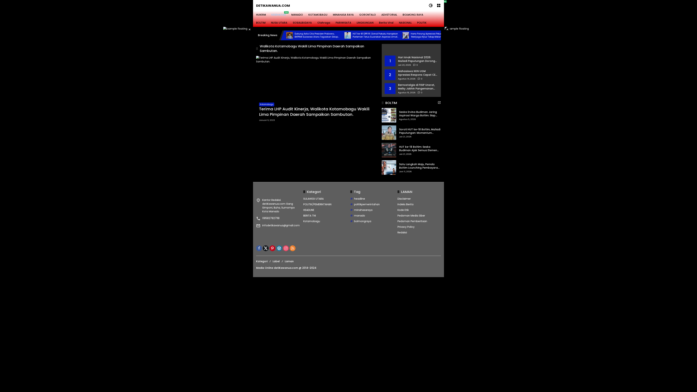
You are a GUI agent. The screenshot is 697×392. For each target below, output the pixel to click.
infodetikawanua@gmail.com (281, 225)
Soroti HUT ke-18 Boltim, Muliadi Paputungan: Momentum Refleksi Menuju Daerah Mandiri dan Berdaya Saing (419, 131)
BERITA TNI (309, 215)
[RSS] (292, 248)
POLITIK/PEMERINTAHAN (317, 204)
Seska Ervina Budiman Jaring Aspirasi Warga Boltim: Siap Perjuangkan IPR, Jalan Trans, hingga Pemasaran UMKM (418, 113)
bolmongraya (362, 221)
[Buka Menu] (439, 5)
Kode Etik (403, 210)
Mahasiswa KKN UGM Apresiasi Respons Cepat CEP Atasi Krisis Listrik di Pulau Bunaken (417, 73)
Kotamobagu (266, 104)
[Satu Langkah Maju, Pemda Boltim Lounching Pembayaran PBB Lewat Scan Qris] (389, 167)
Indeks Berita (405, 204)
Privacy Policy (406, 227)
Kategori (262, 261)
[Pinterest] (272, 248)
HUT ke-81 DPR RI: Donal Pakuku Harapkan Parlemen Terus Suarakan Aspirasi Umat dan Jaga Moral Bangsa (360, 35)
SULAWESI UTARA (313, 199)
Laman (289, 261)
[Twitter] (266, 248)
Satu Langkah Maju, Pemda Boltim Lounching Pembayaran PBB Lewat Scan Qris (419, 166)
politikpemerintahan (367, 204)
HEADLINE (308, 210)
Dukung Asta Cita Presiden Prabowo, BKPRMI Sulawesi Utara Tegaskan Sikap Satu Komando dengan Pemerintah (301, 35)
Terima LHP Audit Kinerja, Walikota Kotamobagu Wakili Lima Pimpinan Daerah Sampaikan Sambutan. (314, 111)
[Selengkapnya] (411, 50)
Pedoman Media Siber (411, 215)
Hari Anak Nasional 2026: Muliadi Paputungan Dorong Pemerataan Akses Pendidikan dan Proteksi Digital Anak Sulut (416, 59)
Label (276, 261)
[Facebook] (259, 248)
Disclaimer (404, 199)
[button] (431, 5)
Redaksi (402, 232)
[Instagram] (286, 248)
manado (359, 215)
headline (359, 199)
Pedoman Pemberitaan (412, 221)
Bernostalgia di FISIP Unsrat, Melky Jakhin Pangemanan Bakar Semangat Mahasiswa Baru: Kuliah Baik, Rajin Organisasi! (417, 86)
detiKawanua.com (273, 5)
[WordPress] (279, 248)
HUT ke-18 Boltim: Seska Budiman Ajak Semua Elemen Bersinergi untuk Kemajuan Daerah (418, 148)
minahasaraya (363, 210)
